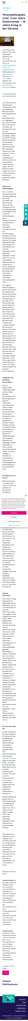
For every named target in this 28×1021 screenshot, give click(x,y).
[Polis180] (4, 2)
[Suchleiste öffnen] (22, 2)
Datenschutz (11, 525)
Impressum (17, 525)
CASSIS (4, 59)
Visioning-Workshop (9, 758)
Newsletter (21, 1005)
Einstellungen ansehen (14, 521)
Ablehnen (14, 517)
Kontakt (22, 1000)
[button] (25, 495)
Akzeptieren (14, 513)
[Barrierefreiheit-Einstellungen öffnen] (25, 223)
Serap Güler (9, 74)
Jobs (24, 1002)
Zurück (5, 972)
